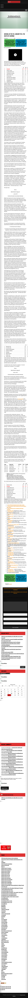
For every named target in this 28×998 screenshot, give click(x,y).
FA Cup (2, 918)
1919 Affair (3, 862)
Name (4, 612)
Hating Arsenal (4, 928)
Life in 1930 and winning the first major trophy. (15, 505)
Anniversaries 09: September (6, 879)
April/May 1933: (11, 561)
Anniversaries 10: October (6, 881)
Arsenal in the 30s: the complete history (8, 893)
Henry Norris (3, 929)
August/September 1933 (12, 567)
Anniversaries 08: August (6, 878)
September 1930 (11, 510)
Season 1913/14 (4, 950)
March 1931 (10, 521)
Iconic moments (4, 935)
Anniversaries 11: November (6, 882)
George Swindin (4, 925)
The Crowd (3, 965)
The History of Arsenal (14, 16)
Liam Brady (3, 939)
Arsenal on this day (5, 899)
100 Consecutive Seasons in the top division (9, 858)
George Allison (4, 920)
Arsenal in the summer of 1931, (13, 524)
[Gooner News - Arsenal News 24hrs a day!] (4, 680)
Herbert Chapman (4, 932)
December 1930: (10, 516)
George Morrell (4, 923)
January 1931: (10, 518)
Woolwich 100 (3, 975)
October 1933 (10, 569)
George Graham (4, 922)
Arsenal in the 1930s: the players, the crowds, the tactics (12, 892)
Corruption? (3, 915)
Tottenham (3, 969)
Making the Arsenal (4, 940)
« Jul (1, 698)
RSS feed (11, 795)
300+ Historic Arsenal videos (6, 863)
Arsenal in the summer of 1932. (13, 542)
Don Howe (3, 916)
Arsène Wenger (4, 903)
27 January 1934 (20, 398)
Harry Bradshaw (4, 926)
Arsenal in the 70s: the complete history (8, 895)
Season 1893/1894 (4, 952)
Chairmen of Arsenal (5, 909)
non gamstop (2, 989)
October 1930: (10, 511)
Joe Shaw (3, 936)
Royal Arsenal (3, 949)
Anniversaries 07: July (5, 876)
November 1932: (11, 553)
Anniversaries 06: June (5, 875)
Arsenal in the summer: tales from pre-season (9, 896)
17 (1, 693)
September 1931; (11, 528)
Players (2, 946)
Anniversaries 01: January (6, 868)
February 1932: (10, 536)
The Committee (4, 963)
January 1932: (10, 535)
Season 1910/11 (4, 956)
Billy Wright (3, 906)
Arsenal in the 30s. (11, 571)
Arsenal (10, 584)
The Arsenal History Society (6, 962)
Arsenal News (3, 790)
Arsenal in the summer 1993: (13, 565)
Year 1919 (3, 977)
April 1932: (10, 540)
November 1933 (11, 570)
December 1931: (11, 533)
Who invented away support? (6, 973)
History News (3, 933)
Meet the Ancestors (5, 942)
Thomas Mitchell (4, 966)
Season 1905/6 (4, 953)
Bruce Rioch (3, 908)
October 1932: (10, 552)
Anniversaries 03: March (5, 871)
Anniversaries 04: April (5, 872)
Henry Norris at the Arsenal (6, 930)
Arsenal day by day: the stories (7, 891)
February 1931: (10, 520)
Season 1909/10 (4, 955)
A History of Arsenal (5, 865)
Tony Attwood (18, 38)
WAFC (2, 970)
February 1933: (11, 557)
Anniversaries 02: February (6, 869)
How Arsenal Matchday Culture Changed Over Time (11, 656)
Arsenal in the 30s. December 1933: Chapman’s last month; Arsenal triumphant (15, 589)
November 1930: (10, 514)
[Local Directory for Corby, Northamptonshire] (3, 983)
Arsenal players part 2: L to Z (6, 902)
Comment (5, 600)
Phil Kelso (3, 945)
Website (5, 621)
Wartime (3, 972)
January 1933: (10, 555)
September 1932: (11, 549)
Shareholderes (4, 959)
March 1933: (10, 559)
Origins (2, 943)
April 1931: (10, 522)
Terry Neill (3, 960)
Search (22, 667)
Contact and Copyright (5, 913)
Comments (3, 912)
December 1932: (11, 554)
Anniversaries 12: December (6, 883)
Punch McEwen (4, 948)
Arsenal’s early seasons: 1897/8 (7, 652)
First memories (4, 919)
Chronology (3, 911)
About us (3, 866)
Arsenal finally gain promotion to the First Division (10, 642)
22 (18, 693)
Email (4, 617)
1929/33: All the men (11, 563)
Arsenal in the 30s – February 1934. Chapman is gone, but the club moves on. (15, 592)
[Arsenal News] (4, 663)
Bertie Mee (3, 905)
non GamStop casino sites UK (5, 986)
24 (1, 695)
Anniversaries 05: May (5, 873)
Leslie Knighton (4, 938)
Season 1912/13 (4, 958)
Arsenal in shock (11, 526)
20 (11, 693)
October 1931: (10, 530)
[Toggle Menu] (26, 10)
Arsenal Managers (4, 898)
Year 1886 (3, 976)
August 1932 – (10, 547)
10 (1, 691)
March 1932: (10, 538)
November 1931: (11, 531)
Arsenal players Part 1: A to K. (6, 901)
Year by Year (3, 979)
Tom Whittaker (4, 967)
